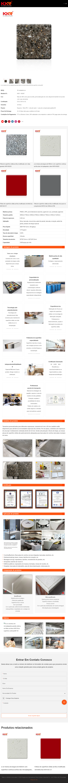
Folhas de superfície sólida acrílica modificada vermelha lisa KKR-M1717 (16, 205)
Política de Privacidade (60, 777)
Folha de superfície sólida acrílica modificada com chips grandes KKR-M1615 (15, 165)
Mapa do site (34, 779)
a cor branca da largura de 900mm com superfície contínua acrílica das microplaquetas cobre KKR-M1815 (50, 165)
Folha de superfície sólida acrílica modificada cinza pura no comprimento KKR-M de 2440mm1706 (50, 205)
